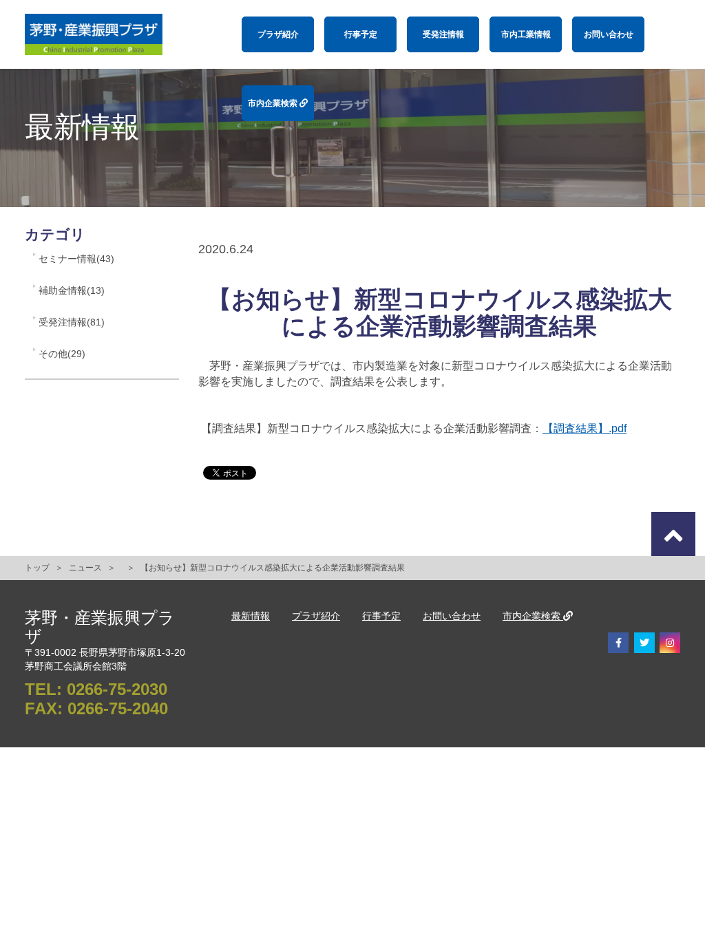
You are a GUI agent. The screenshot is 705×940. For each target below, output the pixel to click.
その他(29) (62, 353)
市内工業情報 (526, 34)
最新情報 (250, 615)
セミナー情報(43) (76, 258)
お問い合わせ (608, 34)
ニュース (85, 568)
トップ (37, 568)
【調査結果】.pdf (585, 428)
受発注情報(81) (72, 322)
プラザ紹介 (278, 34)
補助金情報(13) (72, 290)
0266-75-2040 (117, 708)
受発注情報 (443, 34)
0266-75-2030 (117, 689)
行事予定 (360, 34)
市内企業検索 (273, 103)
